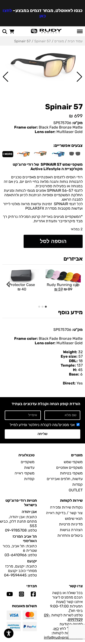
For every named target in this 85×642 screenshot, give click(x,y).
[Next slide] (8, 284)
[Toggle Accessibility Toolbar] (9, 633)
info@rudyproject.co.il (63, 637)
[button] (79, 77)
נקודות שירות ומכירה (66, 507)
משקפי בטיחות (71, 473)
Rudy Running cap (63, 280)
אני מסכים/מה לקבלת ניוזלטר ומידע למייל (42, 425)
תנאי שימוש (74, 518)
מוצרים (59, 41)
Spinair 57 (42, 41)
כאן (56, 628)
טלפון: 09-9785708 (21, 530)
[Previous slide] (76, 284)
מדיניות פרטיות (71, 524)
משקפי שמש (73, 462)
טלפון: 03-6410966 (20, 555)
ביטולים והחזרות (70, 535)
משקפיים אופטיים (69, 467)
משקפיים (27, 462)
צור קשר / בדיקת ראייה (64, 513)
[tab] (46, 307)
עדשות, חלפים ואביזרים (65, 479)
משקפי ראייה (24, 473)
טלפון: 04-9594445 (20, 575)
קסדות (77, 484)
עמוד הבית (75, 41)
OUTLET (76, 490)
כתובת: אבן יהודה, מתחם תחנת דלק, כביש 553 (18, 521)
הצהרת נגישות (71, 530)
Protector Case (22, 286)
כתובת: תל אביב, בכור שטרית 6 (20, 548)
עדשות (29, 467)
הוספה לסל (53, 241)
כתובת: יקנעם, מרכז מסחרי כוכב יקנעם (21, 568)
